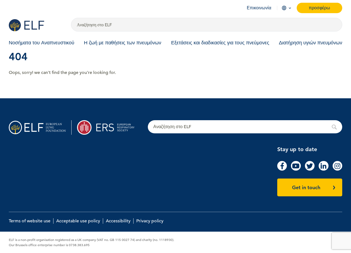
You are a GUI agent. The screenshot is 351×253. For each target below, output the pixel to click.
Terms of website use (29, 221)
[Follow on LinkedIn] (323, 169)
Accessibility (118, 221)
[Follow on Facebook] (282, 169)
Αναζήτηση (245, 127)
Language (284, 8)
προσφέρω (319, 7)
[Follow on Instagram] (337, 169)
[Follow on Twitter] (310, 169)
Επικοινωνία (259, 8)
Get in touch (306, 187)
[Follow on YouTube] (296, 169)
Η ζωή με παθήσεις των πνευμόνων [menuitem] (122, 42)
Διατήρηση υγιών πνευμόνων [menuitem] (310, 42)
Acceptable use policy (78, 221)
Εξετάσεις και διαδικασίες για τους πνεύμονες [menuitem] (220, 42)
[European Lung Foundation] (36, 25)
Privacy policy (149, 221)
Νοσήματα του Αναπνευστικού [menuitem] (41, 42)
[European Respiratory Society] (108, 127)
